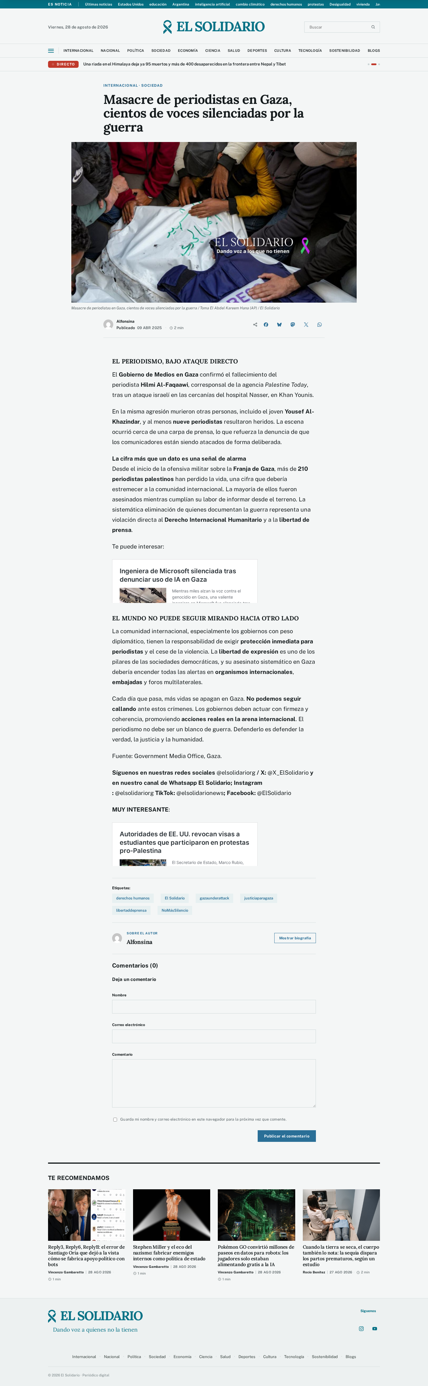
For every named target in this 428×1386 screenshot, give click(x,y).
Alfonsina (125, 321)
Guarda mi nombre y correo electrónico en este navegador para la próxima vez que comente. (203, 1119)
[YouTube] (374, 1328)
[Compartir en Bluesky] (279, 324)
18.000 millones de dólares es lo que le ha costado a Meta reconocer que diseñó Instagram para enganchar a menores (193, 64)
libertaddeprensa (131, 910)
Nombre (119, 995)
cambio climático (250, 4)
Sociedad (157, 1356)
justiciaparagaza (258, 898)
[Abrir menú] (51, 51)
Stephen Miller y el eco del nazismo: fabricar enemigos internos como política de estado (169, 1252)
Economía (182, 1356)
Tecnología (294, 1356)
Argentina (180, 4)
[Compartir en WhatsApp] (319, 324)
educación (158, 4)
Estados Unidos (131, 4)
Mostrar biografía (295, 938)
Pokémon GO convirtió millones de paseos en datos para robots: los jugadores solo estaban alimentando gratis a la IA (256, 1255)
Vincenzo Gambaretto (66, 1272)
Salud (225, 1356)
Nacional (112, 1356)
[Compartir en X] (306, 324)
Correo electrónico (128, 1025)
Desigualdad (340, 4)
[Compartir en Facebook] (266, 324)
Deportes (246, 1356)
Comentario (122, 1054)
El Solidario (175, 898)
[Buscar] (373, 27)
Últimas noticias (98, 4)
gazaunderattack (214, 898)
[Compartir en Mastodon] (292, 324)
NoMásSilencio (175, 910)
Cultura (269, 1356)
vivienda (363, 4)
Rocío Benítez (314, 1272)
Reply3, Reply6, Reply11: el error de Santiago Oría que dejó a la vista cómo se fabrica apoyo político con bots (86, 1255)
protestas (316, 4)
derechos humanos (286, 4)
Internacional (84, 1356)
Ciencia (205, 1356)
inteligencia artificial (212, 4)
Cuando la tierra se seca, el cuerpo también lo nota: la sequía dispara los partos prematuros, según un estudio (341, 1255)
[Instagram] (361, 1328)
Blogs (351, 1356)
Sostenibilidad (325, 1356)
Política (134, 1356)
